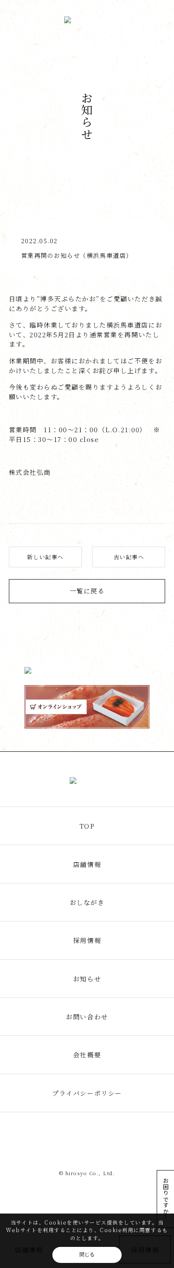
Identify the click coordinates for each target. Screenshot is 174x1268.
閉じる (87, 1254)
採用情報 (87, 940)
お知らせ (87, 978)
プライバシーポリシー (87, 1093)
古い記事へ (129, 557)
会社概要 (87, 1054)
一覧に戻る (87, 590)
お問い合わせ (87, 1016)
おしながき (87, 902)
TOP (87, 825)
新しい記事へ (45, 557)
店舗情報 (87, 864)
